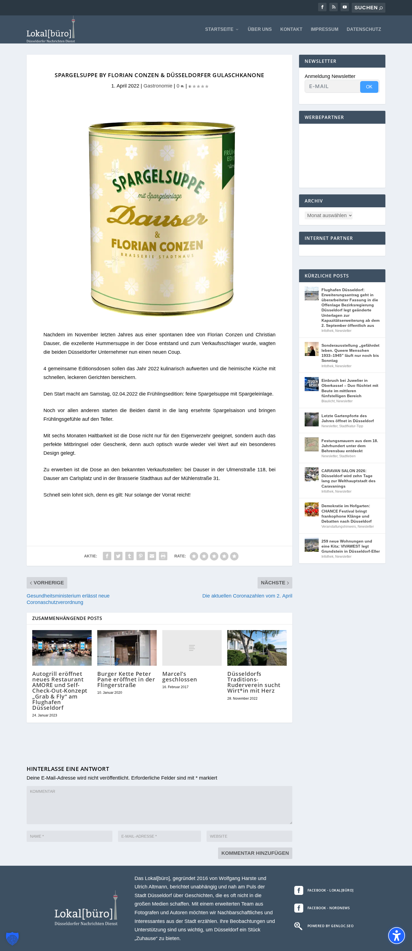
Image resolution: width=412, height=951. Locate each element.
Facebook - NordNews (328, 908)
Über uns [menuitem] (260, 29)
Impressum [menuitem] (324, 29)
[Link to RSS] (333, 7)
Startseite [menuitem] (219, 29)
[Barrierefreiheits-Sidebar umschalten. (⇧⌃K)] (396, 935)
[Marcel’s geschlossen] (192, 648)
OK (369, 86)
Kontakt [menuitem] (291, 29)
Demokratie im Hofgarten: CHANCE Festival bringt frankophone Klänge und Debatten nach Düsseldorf (346, 513)
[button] (12, 938)
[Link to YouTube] (345, 7)
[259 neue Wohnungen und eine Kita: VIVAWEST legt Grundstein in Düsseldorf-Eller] (312, 545)
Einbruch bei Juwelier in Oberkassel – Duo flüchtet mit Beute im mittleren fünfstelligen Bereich (349, 388)
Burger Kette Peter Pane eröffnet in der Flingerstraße (126, 679)
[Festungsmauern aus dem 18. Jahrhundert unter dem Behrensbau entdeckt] (312, 444)
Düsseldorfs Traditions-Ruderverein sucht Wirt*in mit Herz (254, 682)
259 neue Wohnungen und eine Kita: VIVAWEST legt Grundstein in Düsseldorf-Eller (350, 546)
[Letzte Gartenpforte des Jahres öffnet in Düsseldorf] (312, 419)
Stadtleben (347, 456)
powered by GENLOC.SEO (330, 926)
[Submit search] (381, 8)
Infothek (327, 331)
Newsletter (343, 331)
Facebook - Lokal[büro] (330, 890)
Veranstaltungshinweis (338, 527)
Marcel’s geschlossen (179, 676)
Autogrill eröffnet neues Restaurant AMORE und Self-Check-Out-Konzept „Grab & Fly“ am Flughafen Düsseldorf (59, 690)
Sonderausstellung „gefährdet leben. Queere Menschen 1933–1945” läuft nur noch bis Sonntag (350, 353)
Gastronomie (157, 86)
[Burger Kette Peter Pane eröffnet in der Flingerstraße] (127, 648)
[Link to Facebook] (322, 7)
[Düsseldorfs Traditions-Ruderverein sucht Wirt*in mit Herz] (257, 648)
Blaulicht (328, 401)
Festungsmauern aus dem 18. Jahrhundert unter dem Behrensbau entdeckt (349, 445)
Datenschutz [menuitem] (364, 29)
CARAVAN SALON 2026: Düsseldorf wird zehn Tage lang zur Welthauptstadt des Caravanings (348, 478)
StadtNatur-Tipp (351, 426)
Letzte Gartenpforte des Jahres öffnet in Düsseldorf (347, 418)
